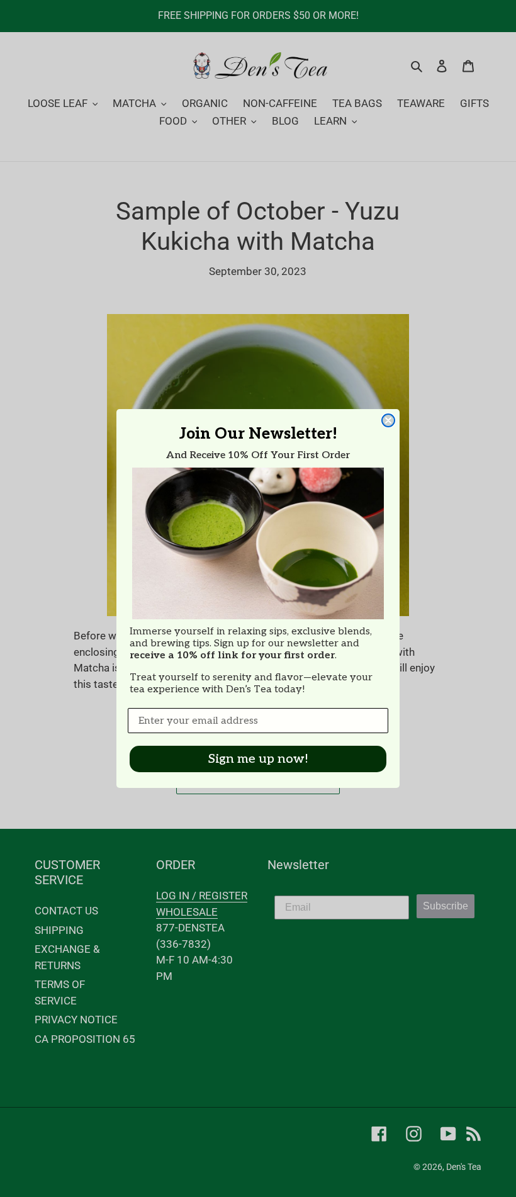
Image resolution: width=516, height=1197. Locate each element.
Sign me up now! (258, 759)
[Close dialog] (388, 420)
